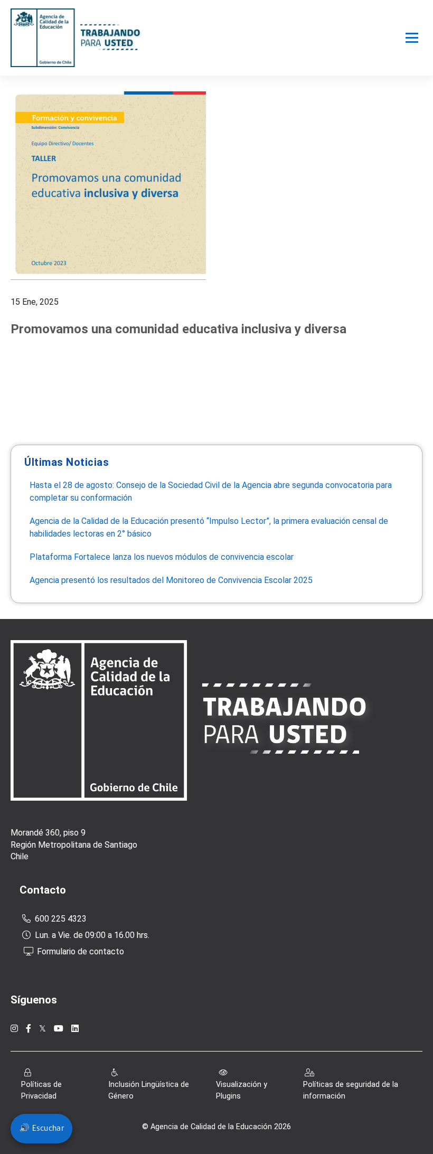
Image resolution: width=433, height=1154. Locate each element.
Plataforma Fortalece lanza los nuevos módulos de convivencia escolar (162, 557)
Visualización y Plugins (241, 1090)
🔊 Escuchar (41, 1128)
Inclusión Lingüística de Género (148, 1090)
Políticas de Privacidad (41, 1090)
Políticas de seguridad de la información (350, 1090)
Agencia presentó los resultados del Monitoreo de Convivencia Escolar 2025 (172, 580)
